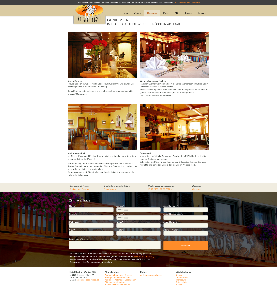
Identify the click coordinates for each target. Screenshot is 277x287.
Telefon (120, 230)
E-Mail (119, 222)
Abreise (120, 214)
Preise (166, 13)
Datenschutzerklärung (144, 256)
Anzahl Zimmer (171, 206)
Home (125, 13)
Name (72, 206)
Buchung (202, 13)
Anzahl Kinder (170, 222)
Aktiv (177, 13)
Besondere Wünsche (79, 239)
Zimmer (137, 13)
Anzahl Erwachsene (173, 214)
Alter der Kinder (170, 230)
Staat (72, 230)
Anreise (120, 206)
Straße (73, 214)
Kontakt (188, 13)
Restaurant (152, 13)
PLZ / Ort (74, 222)
